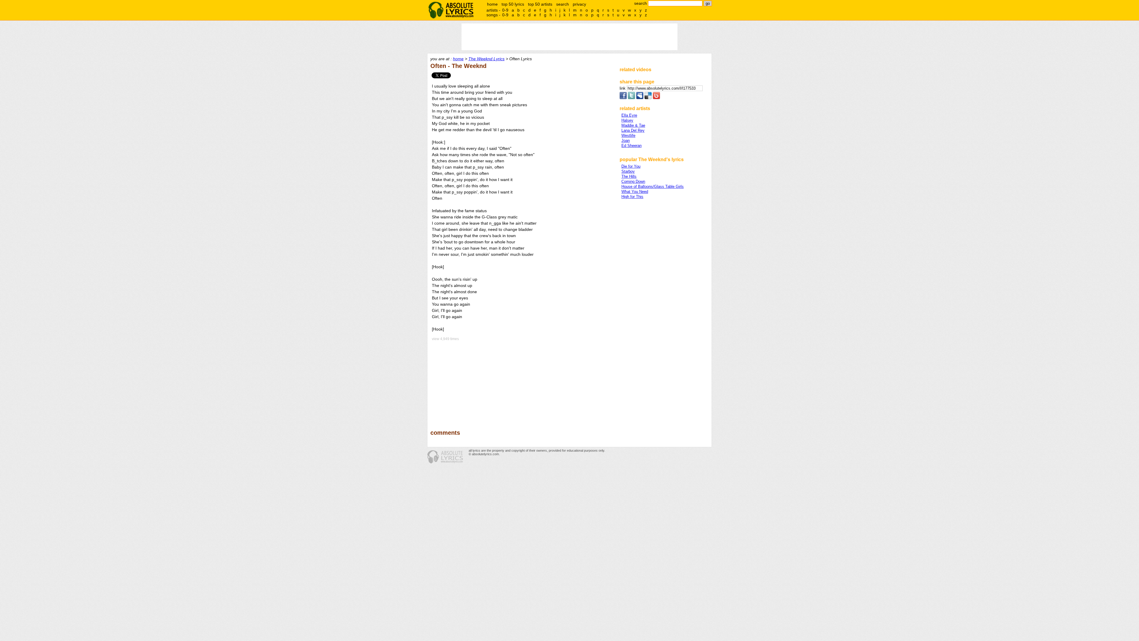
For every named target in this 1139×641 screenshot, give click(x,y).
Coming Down (633, 181)
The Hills (629, 176)
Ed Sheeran (631, 145)
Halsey (627, 120)
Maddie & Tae (633, 125)
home (492, 4)
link (623, 88)
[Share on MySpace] (639, 98)
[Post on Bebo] (656, 98)
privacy (579, 4)
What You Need (634, 191)
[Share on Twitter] (631, 98)
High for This (632, 196)
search (562, 4)
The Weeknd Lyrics (486, 58)
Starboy (628, 171)
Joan (625, 140)
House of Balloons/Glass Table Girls (652, 186)
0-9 (505, 10)
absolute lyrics (451, 10)
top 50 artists (540, 4)
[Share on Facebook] (623, 98)
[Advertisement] (522, 381)
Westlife (628, 135)
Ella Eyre (629, 115)
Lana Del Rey (633, 130)
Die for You (630, 166)
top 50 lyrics (513, 4)
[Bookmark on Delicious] (648, 98)
